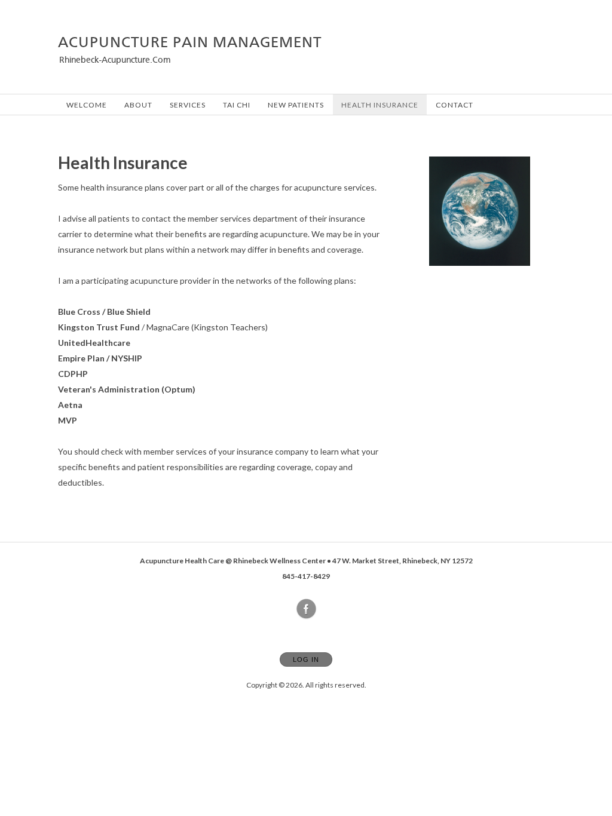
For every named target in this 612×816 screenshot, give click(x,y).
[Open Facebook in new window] (306, 609)
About (138, 104)
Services (188, 104)
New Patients (296, 104)
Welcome (86, 104)
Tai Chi (236, 104)
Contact (454, 104)
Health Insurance (379, 104)
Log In (306, 659)
